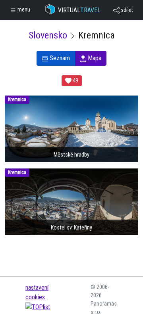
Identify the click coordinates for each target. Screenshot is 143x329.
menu (23, 9)
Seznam (59, 58)
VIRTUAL (79, 10)
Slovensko (48, 35)
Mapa (93, 58)
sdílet (126, 10)
